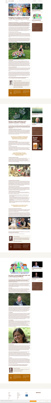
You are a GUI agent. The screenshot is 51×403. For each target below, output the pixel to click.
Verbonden (22, 278)
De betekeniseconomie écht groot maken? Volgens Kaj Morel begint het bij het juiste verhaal (37, 269)
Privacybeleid (27, 393)
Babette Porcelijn (16, 130)
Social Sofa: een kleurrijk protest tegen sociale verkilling (36, 278)
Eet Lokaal (9, 396)
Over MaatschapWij (18, 394)
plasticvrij (16, 182)
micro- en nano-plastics (14, 197)
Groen (22, 20)
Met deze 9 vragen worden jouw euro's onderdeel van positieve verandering (36, 10)
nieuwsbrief (11, 365)
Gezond (41, 125)
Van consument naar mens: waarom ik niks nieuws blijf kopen (37, 124)
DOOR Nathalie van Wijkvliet (17, 20)
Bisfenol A (25, 200)
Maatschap (11, 0)
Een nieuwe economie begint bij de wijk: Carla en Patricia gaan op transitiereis (36, 20)
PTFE (10, 200)
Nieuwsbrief (18, 397)
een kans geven (28, 214)
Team (17, 392)
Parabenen (27, 200)
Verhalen (9, 392)
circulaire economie (16, 352)
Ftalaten (10, 201)
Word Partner (18, 393)
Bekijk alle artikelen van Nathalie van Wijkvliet (18, 87)
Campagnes (9, 395)
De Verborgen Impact (28, 130)
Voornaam (34, 25)
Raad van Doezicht (18, 395)
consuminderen (27, 143)
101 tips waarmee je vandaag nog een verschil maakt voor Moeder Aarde (37, 114)
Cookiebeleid (27, 392)
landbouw (13, 187)
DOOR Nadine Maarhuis (16, 124)
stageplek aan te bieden (24, 75)
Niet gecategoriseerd (40, 280)
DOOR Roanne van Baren (16, 278)
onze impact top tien (26, 131)
